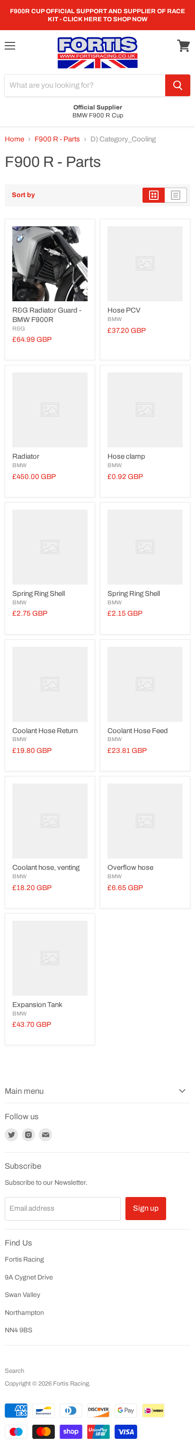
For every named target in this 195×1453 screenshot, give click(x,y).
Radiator (25, 456)
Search (14, 1371)
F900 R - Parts (57, 139)
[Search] (177, 85)
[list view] (176, 195)
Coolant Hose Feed (137, 731)
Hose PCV (124, 310)
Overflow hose (130, 867)
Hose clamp (126, 456)
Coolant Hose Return (45, 731)
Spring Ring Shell (38, 593)
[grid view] (153, 195)
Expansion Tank (37, 1004)
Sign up (146, 1208)
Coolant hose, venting (46, 867)
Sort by (23, 194)
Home (14, 139)
